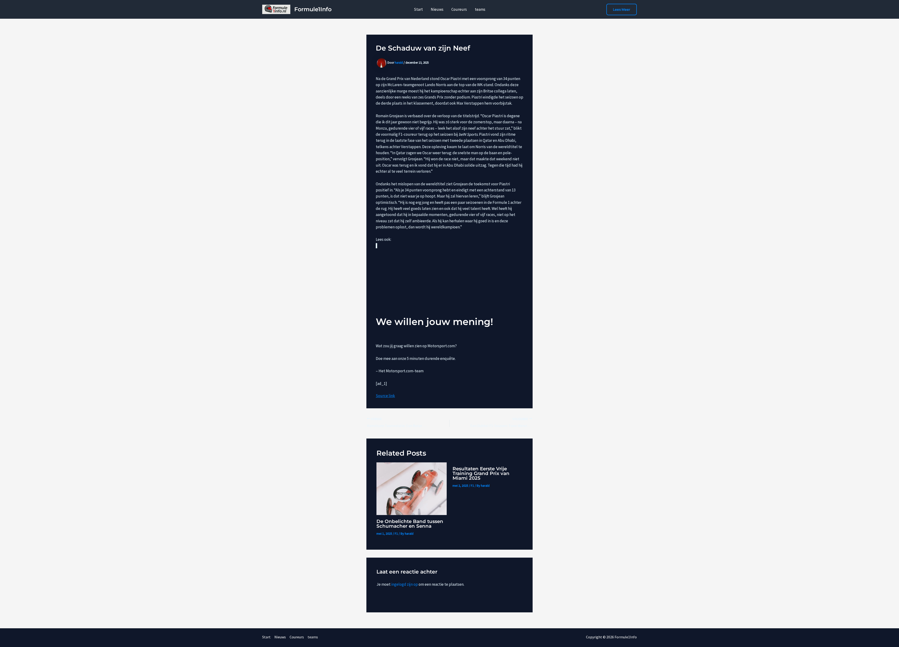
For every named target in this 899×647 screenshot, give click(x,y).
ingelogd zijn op (404, 584)
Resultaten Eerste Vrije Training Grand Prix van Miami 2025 (481, 473)
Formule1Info (313, 9)
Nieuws (437, 9)
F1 (396, 533)
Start (418, 9)
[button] (621, 9)
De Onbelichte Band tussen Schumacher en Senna (409, 524)
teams (480, 9)
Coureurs (459, 9)
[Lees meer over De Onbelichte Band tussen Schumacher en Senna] (411, 488)
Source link (385, 395)
